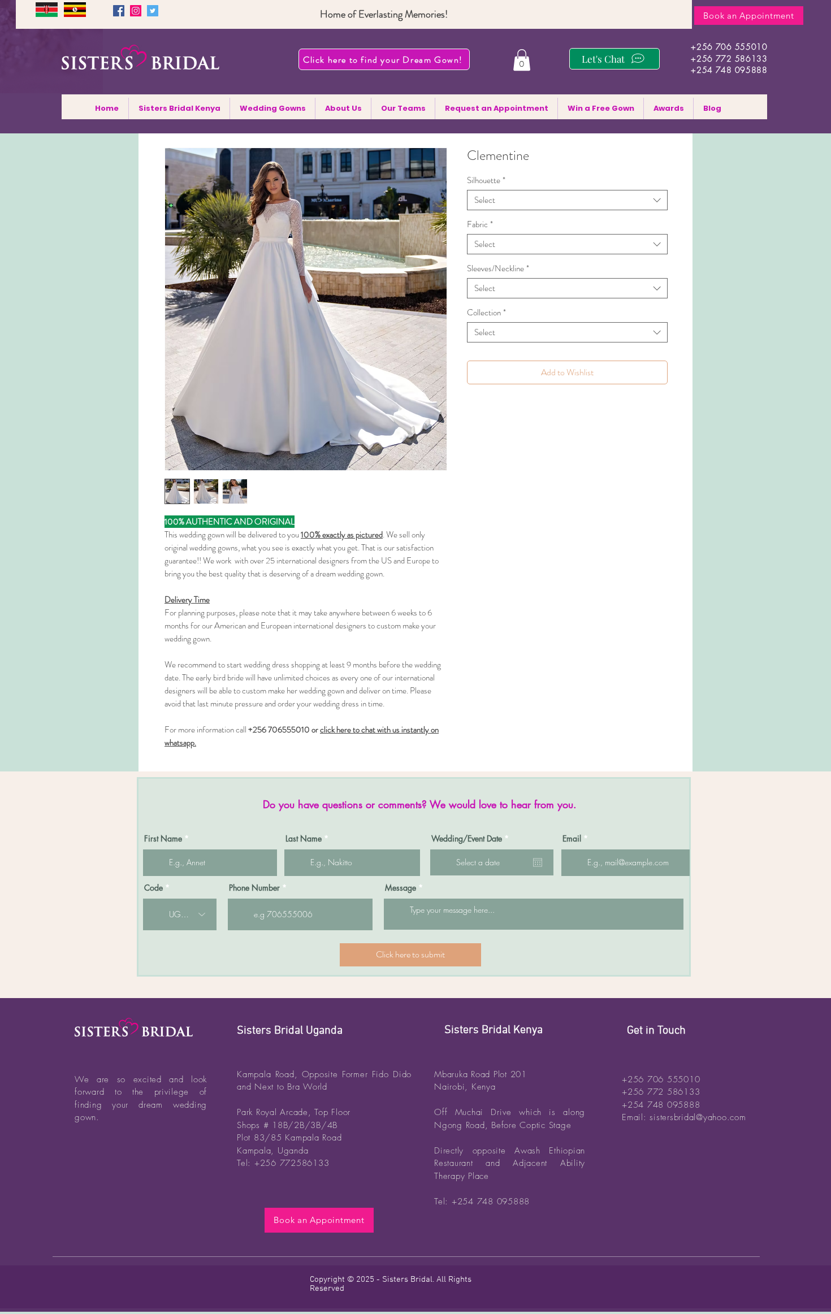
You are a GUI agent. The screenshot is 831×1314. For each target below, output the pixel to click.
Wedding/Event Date (472, 839)
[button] (522, 60)
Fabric (480, 224)
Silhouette (486, 180)
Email (571, 839)
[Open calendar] (537, 862)
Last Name (303, 839)
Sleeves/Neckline (498, 268)
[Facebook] (118, 10)
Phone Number (254, 888)
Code (153, 888)
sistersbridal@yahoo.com (698, 1117)
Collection (486, 312)
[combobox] (567, 200)
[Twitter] (152, 10)
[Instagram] (135, 10)
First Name (163, 839)
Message (400, 888)
